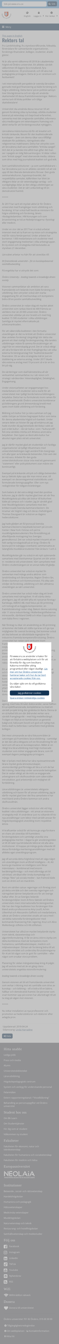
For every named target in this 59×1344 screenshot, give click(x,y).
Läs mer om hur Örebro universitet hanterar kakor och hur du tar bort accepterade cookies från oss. (29, 673)
